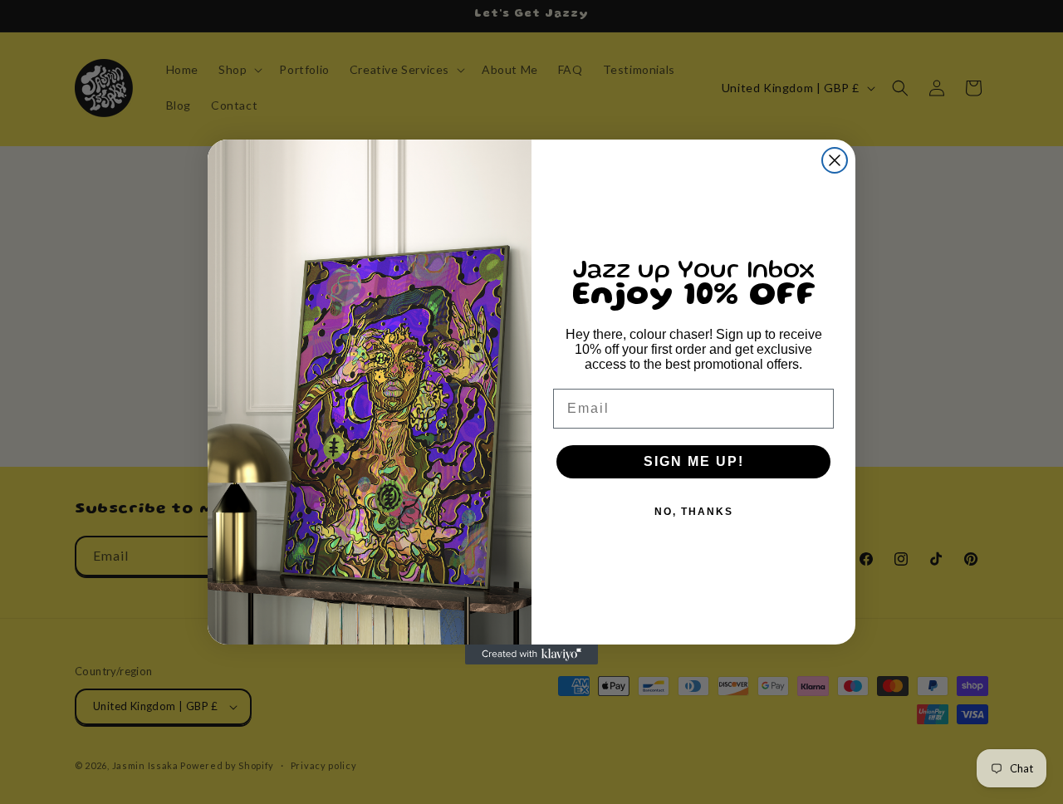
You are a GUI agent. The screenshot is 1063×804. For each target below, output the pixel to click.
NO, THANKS (693, 511)
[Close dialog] (834, 160)
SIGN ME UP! (694, 461)
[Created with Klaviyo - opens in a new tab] (531, 654)
